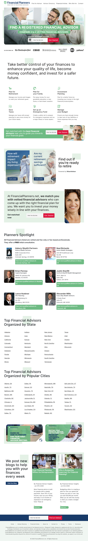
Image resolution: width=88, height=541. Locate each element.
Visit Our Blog (12, 483)
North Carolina (49, 343)
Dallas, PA (27, 383)
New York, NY (48, 391)
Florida (6, 354)
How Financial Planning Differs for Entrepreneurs (43, 471)
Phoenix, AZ (48, 406)
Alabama (7, 332)
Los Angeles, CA (29, 409)
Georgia (7, 358)
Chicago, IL (8, 402)
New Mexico (48, 336)
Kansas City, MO (29, 402)
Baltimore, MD (9, 391)
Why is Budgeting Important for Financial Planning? (68, 472)
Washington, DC (69, 409)
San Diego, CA (69, 391)
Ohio (46, 347)
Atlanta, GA (8, 383)
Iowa (26, 336)
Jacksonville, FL (29, 398)
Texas (66, 332)
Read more (37, 507)
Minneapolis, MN (49, 383)
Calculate (12, 179)
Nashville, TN (48, 387)
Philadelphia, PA (49, 402)
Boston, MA (8, 395)
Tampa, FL (67, 402)
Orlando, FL (48, 398)
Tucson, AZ (68, 406)
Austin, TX (7, 387)
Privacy (63, 524)
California (7, 339)
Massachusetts (29, 351)
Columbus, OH (9, 409)
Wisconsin (67, 347)
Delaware (7, 351)
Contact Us (54, 524)
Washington (68, 343)
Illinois (6, 362)
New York (47, 339)
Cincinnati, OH (9, 406)
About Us (45, 524)
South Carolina (49, 358)
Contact (80, 3)
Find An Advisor (37, 3)
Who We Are (73, 3)
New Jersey (48, 332)
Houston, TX (28, 391)
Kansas (26, 339)
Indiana (26, 332)
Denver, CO (28, 387)
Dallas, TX (7, 413)
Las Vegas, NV (29, 406)
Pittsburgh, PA (49, 409)
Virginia (66, 339)
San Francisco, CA (70, 395)
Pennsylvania (48, 354)
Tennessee (48, 362)
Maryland (27, 347)
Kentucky (27, 343)
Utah (66, 336)
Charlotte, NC (8, 398)
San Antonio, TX (69, 387)
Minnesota (27, 358)
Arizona (7, 336)
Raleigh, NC (48, 413)
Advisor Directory (49, 3)
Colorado (7, 343)
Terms (70, 524)
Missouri (27, 362)
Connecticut (8, 347)
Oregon (46, 351)
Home (12, 524)
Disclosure (78, 524)
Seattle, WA (68, 398)
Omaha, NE (48, 395)
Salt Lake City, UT (70, 383)
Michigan (27, 354)
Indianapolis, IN (29, 395)
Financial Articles (61, 3)
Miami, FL (27, 413)
